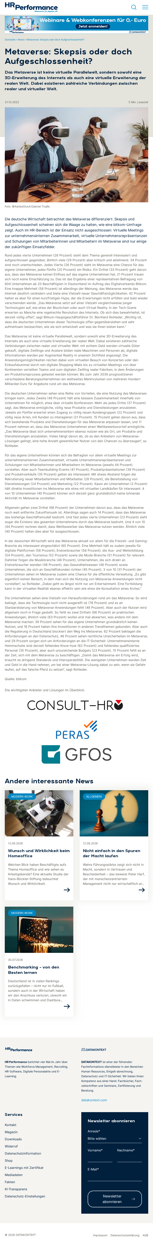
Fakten (10, 1182)
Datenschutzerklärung (125, 1235)
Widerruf (11, 1146)
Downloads (13, 1139)
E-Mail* (93, 1169)
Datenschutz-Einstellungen (25, 1196)
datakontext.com (94, 1100)
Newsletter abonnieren (112, 1199)
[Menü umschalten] (145, 7)
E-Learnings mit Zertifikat (24, 1168)
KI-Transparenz (16, 1189)
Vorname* (95, 1150)
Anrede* (94, 1131)
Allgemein (94, 796)
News (21, 39)
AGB (145, 1235)
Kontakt (10, 1125)
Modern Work (22, 796)
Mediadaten (14, 1175)
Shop (9, 1161)
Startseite (10, 39)
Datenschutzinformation (23, 1153)
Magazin (11, 1132)
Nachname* (126, 1150)
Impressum (100, 1235)
